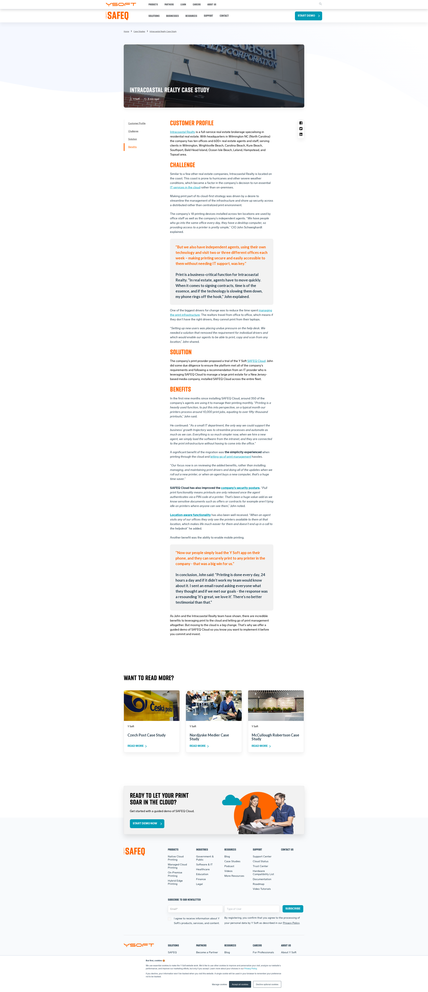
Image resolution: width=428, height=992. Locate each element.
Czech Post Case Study (147, 735)
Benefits (132, 147)
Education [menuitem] (202, 874)
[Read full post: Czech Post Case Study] (152, 705)
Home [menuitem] (126, 32)
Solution (132, 139)
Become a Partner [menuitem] (207, 952)
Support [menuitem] (257, 849)
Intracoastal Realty (182, 132)
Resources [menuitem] (230, 849)
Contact (224, 15)
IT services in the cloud (185, 187)
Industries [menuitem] (202, 849)
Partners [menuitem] (201, 945)
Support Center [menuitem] (262, 856)
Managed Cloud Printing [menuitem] (177, 866)
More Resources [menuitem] (234, 876)
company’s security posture (240, 488)
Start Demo (306, 16)
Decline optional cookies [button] (267, 984)
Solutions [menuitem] (173, 945)
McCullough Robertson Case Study (275, 737)
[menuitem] (163, 32)
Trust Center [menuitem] (260, 866)
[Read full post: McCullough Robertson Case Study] (276, 705)
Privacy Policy (250, 968)
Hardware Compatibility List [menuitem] (263, 873)
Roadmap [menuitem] (258, 884)
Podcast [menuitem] (229, 866)
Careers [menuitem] (257, 945)
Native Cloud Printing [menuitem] (176, 858)
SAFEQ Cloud (256, 361)
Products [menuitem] (173, 849)
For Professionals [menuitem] (263, 952)
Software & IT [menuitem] (204, 864)
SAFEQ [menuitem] (172, 952)
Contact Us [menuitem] (287, 849)
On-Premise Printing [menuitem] (175, 874)
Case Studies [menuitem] (139, 32)
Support (208, 15)
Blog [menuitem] (227, 856)
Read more (136, 746)
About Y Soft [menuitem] (288, 952)
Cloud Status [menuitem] (261, 861)
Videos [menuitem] (228, 871)
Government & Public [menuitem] (205, 858)
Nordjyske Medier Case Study (209, 737)
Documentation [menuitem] (262, 879)
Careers (197, 4)
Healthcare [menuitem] (203, 869)
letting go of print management (230, 457)
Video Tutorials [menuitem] (262, 889)
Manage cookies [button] (219, 984)
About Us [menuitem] (286, 945)
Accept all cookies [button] (240, 984)
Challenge (133, 131)
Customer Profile (136, 123)
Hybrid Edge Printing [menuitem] (175, 882)
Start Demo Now (145, 823)
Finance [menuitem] (201, 879)
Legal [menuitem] (199, 884)
